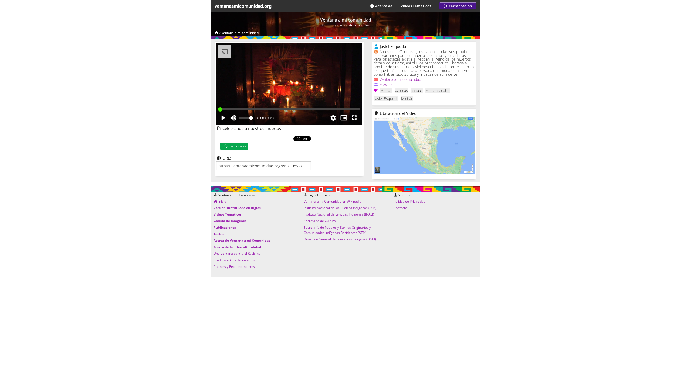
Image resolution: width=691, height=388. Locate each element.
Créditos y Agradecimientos (234, 260)
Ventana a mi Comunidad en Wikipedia (332, 201)
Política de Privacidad (409, 201)
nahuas (417, 90)
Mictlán (386, 90)
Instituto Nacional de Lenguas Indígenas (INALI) (339, 214)
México (386, 84)
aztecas (401, 90)
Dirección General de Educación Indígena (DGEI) (340, 239)
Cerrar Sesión (460, 6)
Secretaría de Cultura (320, 221)
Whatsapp (237, 146)
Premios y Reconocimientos (234, 266)
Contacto (400, 208)
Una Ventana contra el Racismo (237, 253)
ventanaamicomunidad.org (243, 6)
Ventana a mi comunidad (240, 32)
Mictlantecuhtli (437, 90)
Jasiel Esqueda (386, 98)
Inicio (222, 201)
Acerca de (383, 6)
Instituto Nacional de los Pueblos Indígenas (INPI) (340, 208)
